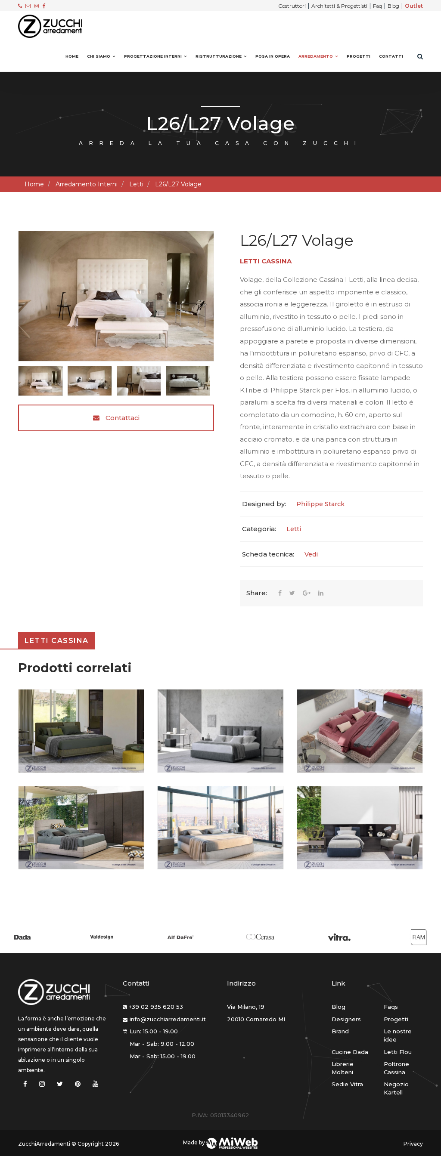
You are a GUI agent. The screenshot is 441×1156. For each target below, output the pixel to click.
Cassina (276, 261)
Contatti (391, 56)
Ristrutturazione (219, 56)
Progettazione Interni (153, 56)
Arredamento (315, 56)
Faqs (391, 1006)
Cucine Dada (350, 1051)
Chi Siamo (98, 56)
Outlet (414, 6)
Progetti (358, 56)
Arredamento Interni (87, 184)
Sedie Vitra (347, 1084)
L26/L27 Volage (178, 184)
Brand (340, 1031)
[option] (116, 296)
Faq (377, 6)
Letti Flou (398, 1051)
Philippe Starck (320, 504)
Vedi (311, 554)
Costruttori (292, 6)
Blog (393, 6)
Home (71, 56)
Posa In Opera (272, 56)
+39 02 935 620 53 (156, 1006)
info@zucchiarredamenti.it (168, 1019)
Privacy (413, 1144)
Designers (346, 1019)
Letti (136, 184)
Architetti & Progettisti (339, 6)
